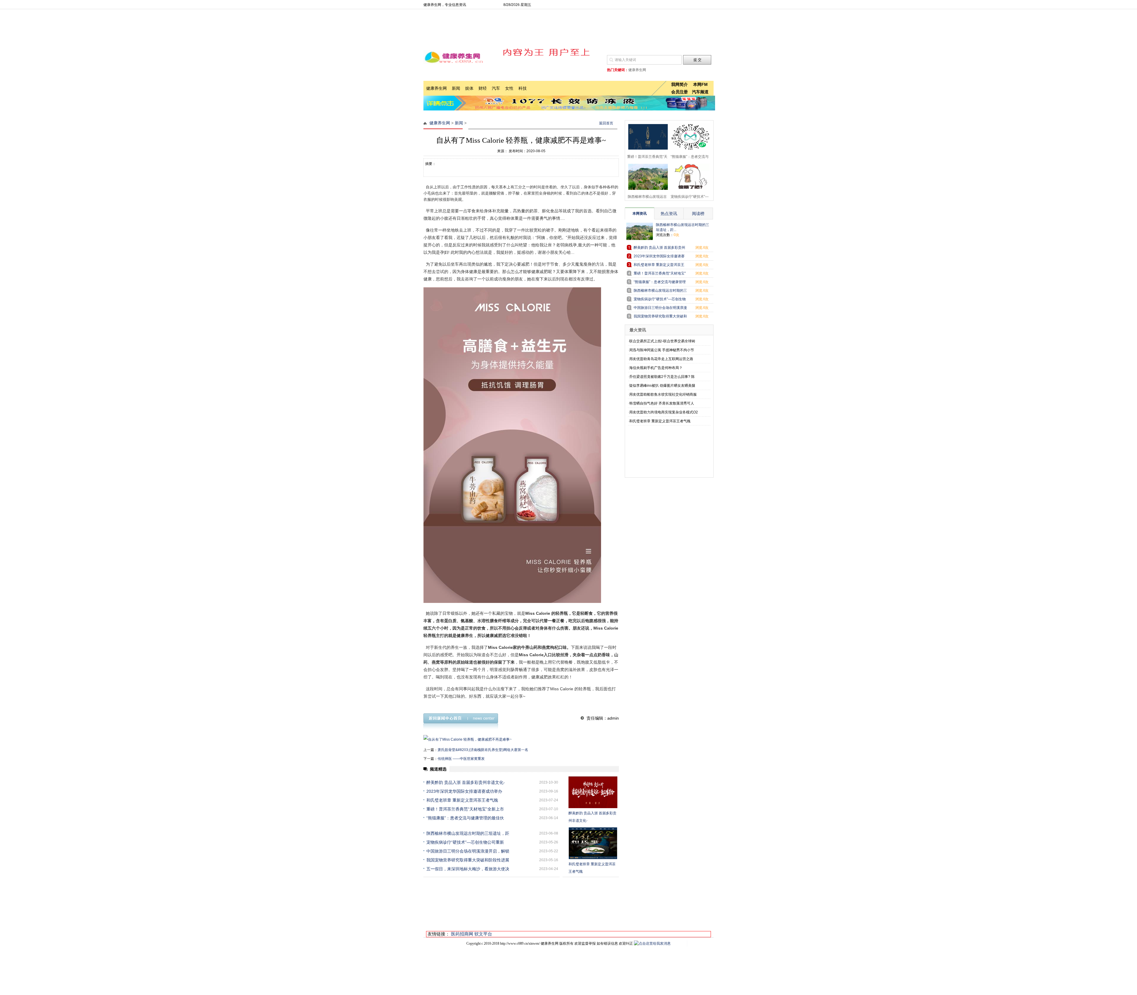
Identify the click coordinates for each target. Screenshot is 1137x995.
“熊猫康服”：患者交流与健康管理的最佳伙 (465, 818)
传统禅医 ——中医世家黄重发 (461, 759)
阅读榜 (698, 213)
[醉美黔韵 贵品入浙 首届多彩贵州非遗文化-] (592, 792)
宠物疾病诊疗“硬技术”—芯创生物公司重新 (465, 842)
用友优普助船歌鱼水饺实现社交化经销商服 (663, 394)
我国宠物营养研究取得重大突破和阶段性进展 (467, 860)
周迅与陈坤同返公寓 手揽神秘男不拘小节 (661, 350)
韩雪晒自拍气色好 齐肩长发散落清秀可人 (661, 403)
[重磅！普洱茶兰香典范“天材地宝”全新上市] (646, 136)
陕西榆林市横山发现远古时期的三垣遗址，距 (467, 833)
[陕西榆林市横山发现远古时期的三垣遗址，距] (646, 176)
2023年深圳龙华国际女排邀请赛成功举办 (464, 791)
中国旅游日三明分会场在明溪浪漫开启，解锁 (467, 851)
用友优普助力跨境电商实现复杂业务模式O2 (663, 412)
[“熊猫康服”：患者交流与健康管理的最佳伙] (688, 136)
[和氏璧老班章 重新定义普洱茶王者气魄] (592, 843)
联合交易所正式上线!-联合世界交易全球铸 (662, 341)
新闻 (459, 123)
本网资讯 (639, 213)
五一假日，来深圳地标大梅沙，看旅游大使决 (467, 868)
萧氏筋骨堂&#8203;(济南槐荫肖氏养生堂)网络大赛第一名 (483, 750)
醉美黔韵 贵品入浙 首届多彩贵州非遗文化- (465, 782)
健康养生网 (439, 123)
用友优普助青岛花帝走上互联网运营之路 (661, 359)
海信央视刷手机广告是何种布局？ (655, 368)
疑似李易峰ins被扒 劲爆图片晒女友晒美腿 (662, 385)
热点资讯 (669, 213)
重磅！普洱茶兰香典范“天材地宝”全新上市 (465, 809)
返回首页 (606, 123)
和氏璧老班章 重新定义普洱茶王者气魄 (462, 800)
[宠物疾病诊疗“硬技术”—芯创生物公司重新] (688, 176)
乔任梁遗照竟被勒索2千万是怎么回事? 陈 (662, 377)
